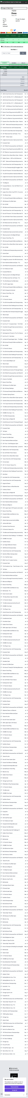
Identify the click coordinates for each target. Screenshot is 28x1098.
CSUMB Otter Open (7, 538)
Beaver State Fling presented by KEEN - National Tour (15, 112)
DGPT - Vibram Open (7, 136)
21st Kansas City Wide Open (9, 863)
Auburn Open (6, 814)
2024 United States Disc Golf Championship (13, 100)
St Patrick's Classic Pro (8, 529)
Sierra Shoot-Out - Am (8, 1050)
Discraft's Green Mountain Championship (12, 130)
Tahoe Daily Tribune (7, 912)
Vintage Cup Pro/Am (7, 781)
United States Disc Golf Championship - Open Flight (15, 210)
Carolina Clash (6, 517)
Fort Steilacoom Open (8, 268)
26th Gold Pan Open (7, 817)
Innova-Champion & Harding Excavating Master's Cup (15, 946)
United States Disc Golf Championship (12, 127)
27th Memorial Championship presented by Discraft (15, 250)
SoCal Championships (8, 900)
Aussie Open (6, 253)
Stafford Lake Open (7, 891)
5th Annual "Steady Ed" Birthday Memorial (13, 667)
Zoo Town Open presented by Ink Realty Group (14, 109)
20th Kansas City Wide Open (9, 916)
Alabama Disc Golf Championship (10, 449)
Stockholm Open (7, 621)
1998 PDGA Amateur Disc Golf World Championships (15, 1023)
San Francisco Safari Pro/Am (10, 906)
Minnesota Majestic (7, 504)
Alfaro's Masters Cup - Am (9, 1008)
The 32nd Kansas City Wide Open (10, 281)
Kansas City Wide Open (8, 437)
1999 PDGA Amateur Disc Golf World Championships (15, 998)
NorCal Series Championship (9, 983)
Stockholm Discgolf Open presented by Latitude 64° (15, 327)
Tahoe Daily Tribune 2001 (9, 943)
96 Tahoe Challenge (7, 1038)
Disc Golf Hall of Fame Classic (10, 452)
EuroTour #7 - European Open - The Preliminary (14, 324)
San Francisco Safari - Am (9, 1054)
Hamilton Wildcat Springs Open (10, 554)
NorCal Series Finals (7, 903)
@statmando (14, 1068)
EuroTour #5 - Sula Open (8, 336)
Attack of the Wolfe (7, 379)
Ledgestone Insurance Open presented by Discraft (15, 139)
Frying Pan (5, 811)
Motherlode (5, 777)
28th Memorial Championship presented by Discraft (15, 207)
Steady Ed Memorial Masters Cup (11, 514)
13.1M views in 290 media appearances (12, 46)
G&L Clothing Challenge (8, 388)
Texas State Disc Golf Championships (12, 458)
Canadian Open (6, 661)
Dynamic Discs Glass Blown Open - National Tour (14, 121)
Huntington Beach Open (8, 885)
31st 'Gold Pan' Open (7, 557)
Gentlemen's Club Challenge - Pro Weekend (13, 535)
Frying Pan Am (6, 995)
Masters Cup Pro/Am (8, 879)
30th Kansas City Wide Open (9, 385)
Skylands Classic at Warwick (9, 710)
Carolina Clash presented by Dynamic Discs (13, 400)
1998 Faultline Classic (8, 1014)
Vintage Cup (5, 1017)
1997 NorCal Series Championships (11, 1032)
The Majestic (6, 182)
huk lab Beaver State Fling (9, 768)
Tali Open (5, 431)
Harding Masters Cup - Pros (9, 977)
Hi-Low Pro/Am (6, 1044)
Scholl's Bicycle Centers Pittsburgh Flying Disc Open (15, 370)
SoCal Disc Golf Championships (10, 1011)
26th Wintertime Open (8, 848)
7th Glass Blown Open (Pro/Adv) (10, 597)
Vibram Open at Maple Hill (9, 419)
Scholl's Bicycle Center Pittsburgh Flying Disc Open (15, 422)
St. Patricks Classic (7, 894)
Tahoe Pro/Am (6, 658)
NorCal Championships (8, 1035)
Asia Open (5, 474)
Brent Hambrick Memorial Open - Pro (11, 262)
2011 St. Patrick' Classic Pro (9, 465)
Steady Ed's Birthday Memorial (10, 765)
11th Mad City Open (7, 869)
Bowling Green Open (7, 633)
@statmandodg (15, 1070)
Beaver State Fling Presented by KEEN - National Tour (15, 149)
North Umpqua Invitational (9, 290)
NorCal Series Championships (10, 747)
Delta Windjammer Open (8, 937)
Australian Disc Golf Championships (11, 477)
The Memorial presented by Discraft (11, 603)
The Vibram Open (7, 195)
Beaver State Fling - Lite (8, 293)
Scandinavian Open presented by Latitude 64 (13, 232)
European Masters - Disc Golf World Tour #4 (13, 186)
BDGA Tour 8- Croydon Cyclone (10, 560)
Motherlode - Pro (7, 590)
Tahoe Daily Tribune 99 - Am (9, 1001)
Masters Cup (6, 771)
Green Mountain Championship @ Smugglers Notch (15, 311)
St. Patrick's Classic (7, 299)
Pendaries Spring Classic (8, 394)
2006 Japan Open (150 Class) (10, 722)
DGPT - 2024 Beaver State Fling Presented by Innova (15, 106)
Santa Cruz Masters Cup (8, 1029)
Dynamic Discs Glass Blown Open (11, 455)
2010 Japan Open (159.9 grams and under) (13, 508)
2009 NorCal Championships (9, 547)
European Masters (7, 271)
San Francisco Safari (8, 750)
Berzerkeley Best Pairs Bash (9, 962)
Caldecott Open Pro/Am (8, 940)
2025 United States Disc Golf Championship (13, 93)
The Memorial (6, 738)
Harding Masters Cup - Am (9, 980)
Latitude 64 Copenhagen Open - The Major (13, 339)
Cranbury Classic (7, 489)
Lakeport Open (6, 974)
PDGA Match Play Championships (11, 784)
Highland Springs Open (8, 1026)
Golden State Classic (8, 624)
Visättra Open (6, 189)
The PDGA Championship (9, 416)
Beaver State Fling (7, 330)
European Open (6, 143)
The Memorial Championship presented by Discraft (15, 406)
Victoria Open (6, 462)
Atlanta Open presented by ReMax (11, 520)
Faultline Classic (6, 541)
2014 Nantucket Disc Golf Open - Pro (11, 278)
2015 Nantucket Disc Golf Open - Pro (11, 222)
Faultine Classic (6, 989)
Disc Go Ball (5, 204)
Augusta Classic (6, 483)
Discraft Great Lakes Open (9, 719)
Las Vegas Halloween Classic (10, 544)
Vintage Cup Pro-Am (7, 992)
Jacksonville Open (7, 523)
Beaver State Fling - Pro (8, 238)
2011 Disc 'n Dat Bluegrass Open (10, 443)
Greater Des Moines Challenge (10, 762)
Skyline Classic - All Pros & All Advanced (12, 158)
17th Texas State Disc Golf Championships (13, 403)
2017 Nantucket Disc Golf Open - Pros (12, 133)
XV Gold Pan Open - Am (8, 1047)
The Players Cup (6, 609)
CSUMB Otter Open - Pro (8, 412)
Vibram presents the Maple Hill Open (11, 235)
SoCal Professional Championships (11, 965)
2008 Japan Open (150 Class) (10, 627)
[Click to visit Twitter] (14, 30)
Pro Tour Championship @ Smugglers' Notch (13, 167)
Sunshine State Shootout (9, 526)
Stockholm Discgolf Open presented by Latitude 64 (15, 376)
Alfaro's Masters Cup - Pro (9, 1004)
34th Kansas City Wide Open (9, 201)
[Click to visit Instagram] (11, 30)
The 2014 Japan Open (8, 284)
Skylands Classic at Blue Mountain (11, 486)
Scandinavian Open (7, 618)
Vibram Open (6, 314)
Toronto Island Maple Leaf (9, 360)
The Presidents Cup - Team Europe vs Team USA (14, 566)
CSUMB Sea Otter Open (8, 958)
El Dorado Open (6, 888)
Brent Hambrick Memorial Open (10, 366)
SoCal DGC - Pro (6, 986)
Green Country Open (7, 593)
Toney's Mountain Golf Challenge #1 (11, 830)
